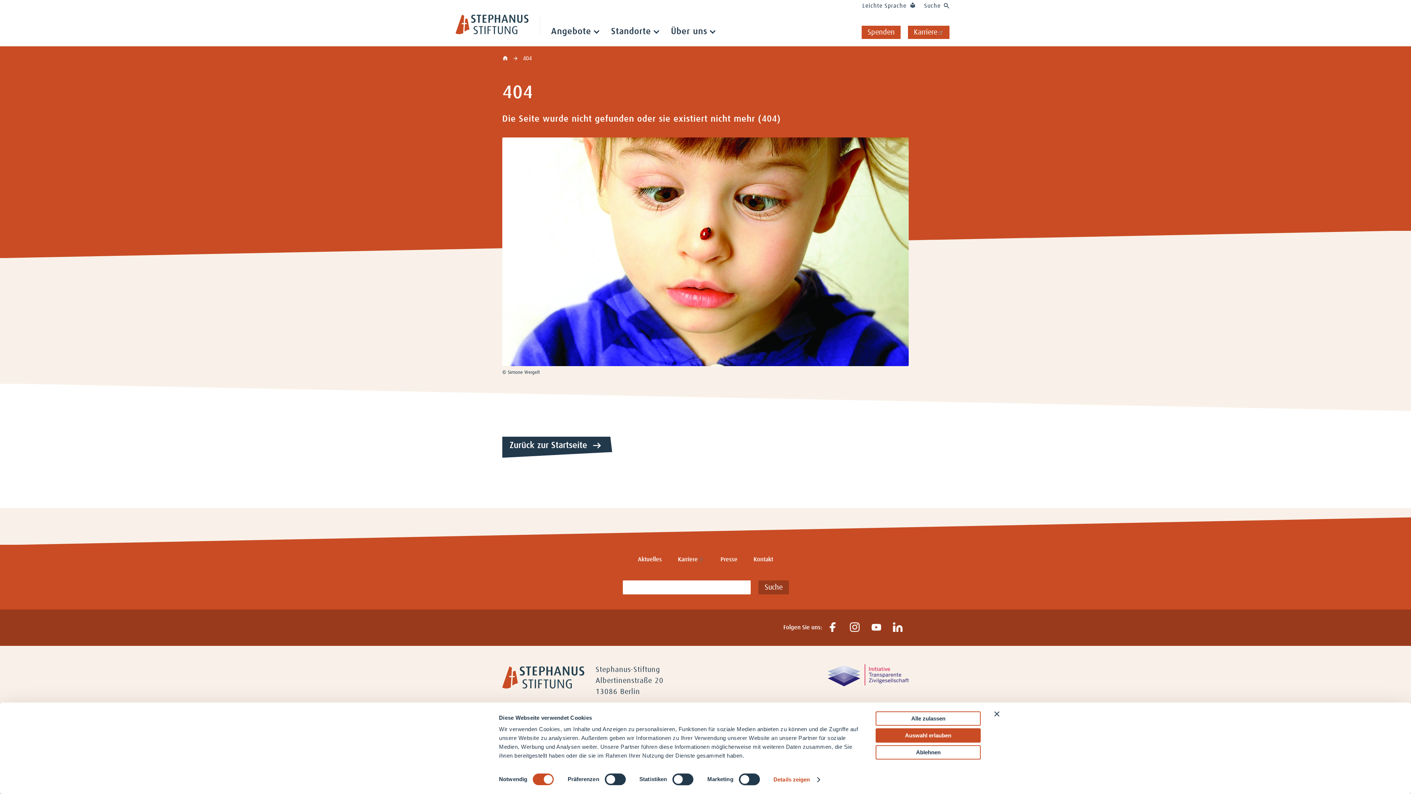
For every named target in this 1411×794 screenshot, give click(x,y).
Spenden (881, 32)
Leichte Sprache (884, 6)
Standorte (631, 31)
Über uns (689, 31)
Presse (729, 559)
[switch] (615, 779)
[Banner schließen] (996, 713)
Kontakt (763, 559)
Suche (932, 6)
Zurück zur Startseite (548, 445)
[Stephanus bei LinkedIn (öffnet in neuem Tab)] (898, 627)
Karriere (925, 32)
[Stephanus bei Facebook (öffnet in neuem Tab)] (833, 627)
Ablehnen (928, 752)
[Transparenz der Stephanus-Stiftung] (868, 684)
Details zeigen (791, 779)
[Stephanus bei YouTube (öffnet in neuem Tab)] (876, 627)
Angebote (571, 31)
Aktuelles (650, 559)
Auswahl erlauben (928, 735)
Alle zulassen (928, 718)
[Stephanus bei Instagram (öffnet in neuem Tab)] (854, 627)
